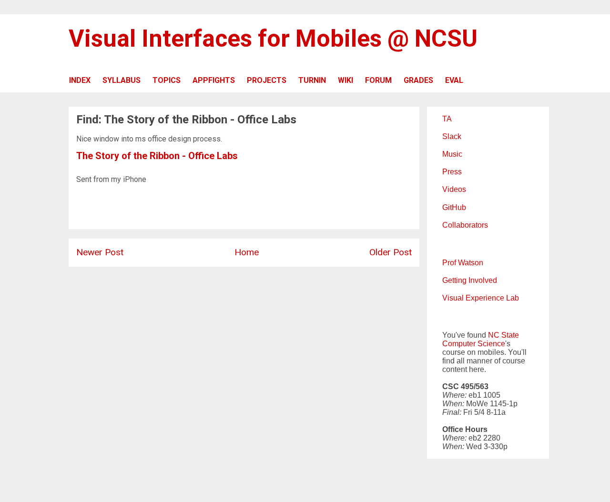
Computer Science (473, 344)
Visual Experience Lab (480, 298)
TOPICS (166, 80)
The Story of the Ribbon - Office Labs (157, 155)
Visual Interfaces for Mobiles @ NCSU (273, 38)
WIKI (345, 80)
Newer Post (99, 252)
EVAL (454, 80)
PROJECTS (266, 80)
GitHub (454, 207)
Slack (451, 136)
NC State (503, 335)
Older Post (390, 252)
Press (452, 172)
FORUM (378, 80)
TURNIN (312, 80)
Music (452, 154)
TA (447, 119)
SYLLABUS (121, 80)
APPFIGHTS (214, 80)
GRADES (418, 80)
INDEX (80, 80)
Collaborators (465, 225)
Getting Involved (469, 280)
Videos (454, 189)
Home (246, 252)
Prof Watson (462, 263)
